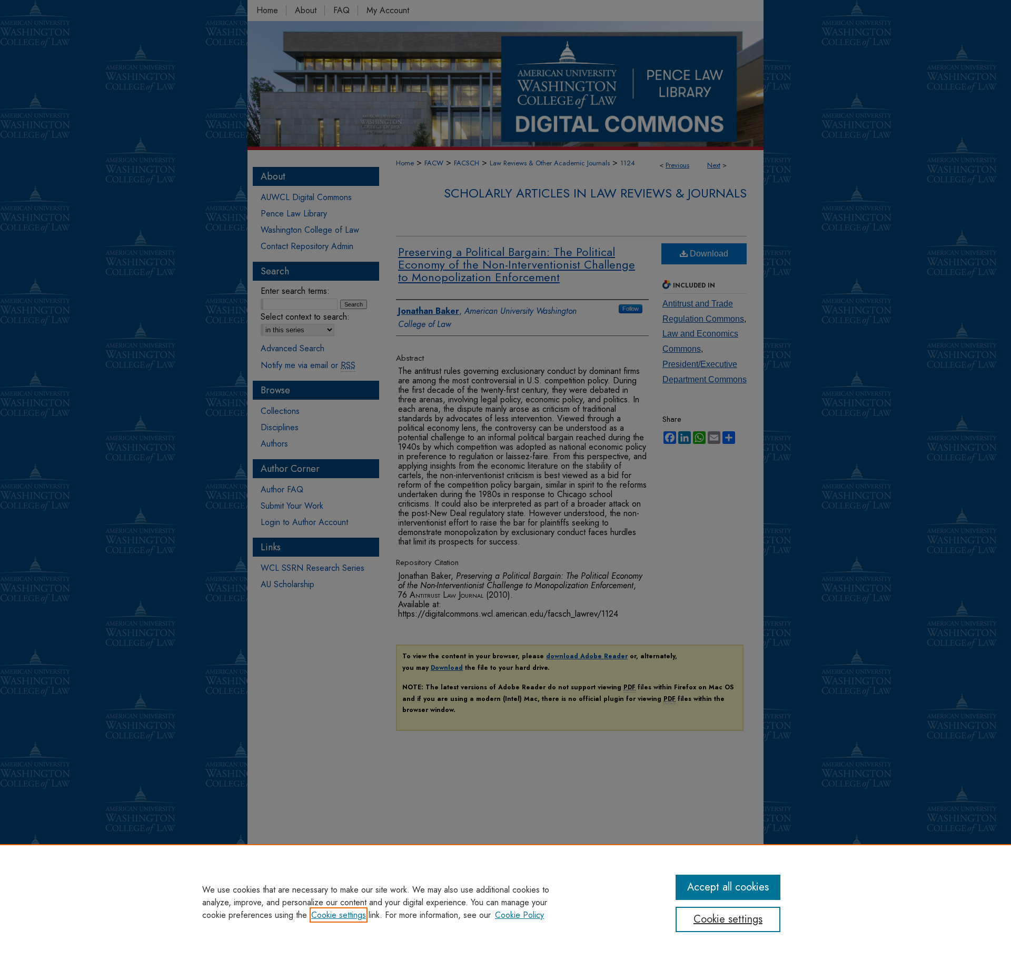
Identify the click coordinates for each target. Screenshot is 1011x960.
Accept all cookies (728, 887)
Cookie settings (338, 915)
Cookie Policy (519, 915)
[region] (505, 902)
